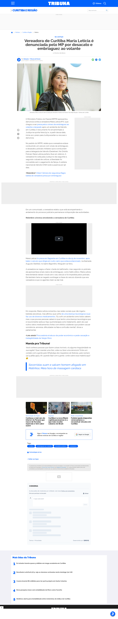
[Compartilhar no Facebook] (96, 60)
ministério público (60, 446)
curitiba (31, 446)
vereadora (73, 446)
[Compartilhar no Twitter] (100, 60)
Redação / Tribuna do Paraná (31, 59)
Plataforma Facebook (61, 467)
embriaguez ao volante (44, 446)
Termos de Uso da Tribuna (48, 467)
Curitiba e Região (25, 10)
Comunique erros (35, 452)
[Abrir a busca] (105, 3)
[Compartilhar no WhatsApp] (93, 60)
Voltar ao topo (33, 459)
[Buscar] (106, 10)
